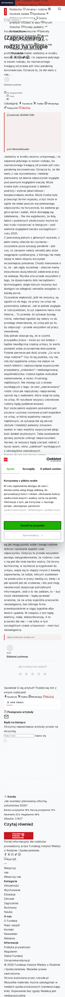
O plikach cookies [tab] (50, 468)
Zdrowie (9, 898)
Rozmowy (10, 907)
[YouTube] (19, 57)
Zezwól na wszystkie (32, 525)
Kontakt (9, 929)
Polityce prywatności (14, 773)
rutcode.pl (42, 978)
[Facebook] (11, 57)
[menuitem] (28, 5)
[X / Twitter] (15, 57)
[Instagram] (28, 57)
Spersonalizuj (31, 535)
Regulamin (10, 951)
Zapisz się (40, 735)
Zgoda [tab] (10, 468)
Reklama (9, 938)
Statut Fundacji (13, 956)
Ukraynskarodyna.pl (17, 960)
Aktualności (11, 885)
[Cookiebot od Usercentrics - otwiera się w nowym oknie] (46, 459)
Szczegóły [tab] (28, 468)
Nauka (8, 912)
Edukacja (9, 894)
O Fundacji (16, 53)
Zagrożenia (11, 903)
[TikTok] (23, 57)
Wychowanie (12, 890)
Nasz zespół (12, 925)
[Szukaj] (59, 9)
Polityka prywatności (17, 947)
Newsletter (11, 934)
